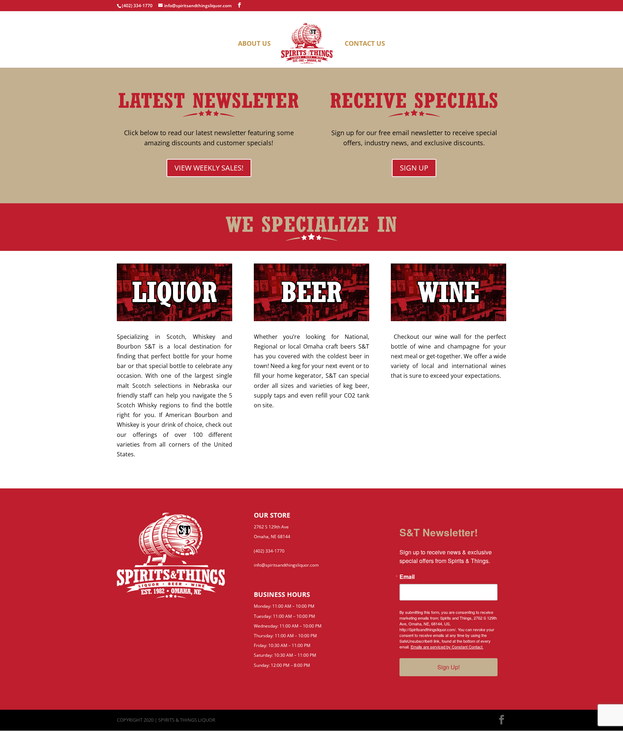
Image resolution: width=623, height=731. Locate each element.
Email (407, 577)
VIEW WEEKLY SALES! (208, 168)
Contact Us (365, 44)
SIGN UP (414, 168)
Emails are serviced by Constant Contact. (447, 647)
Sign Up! (448, 667)
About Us (254, 44)
